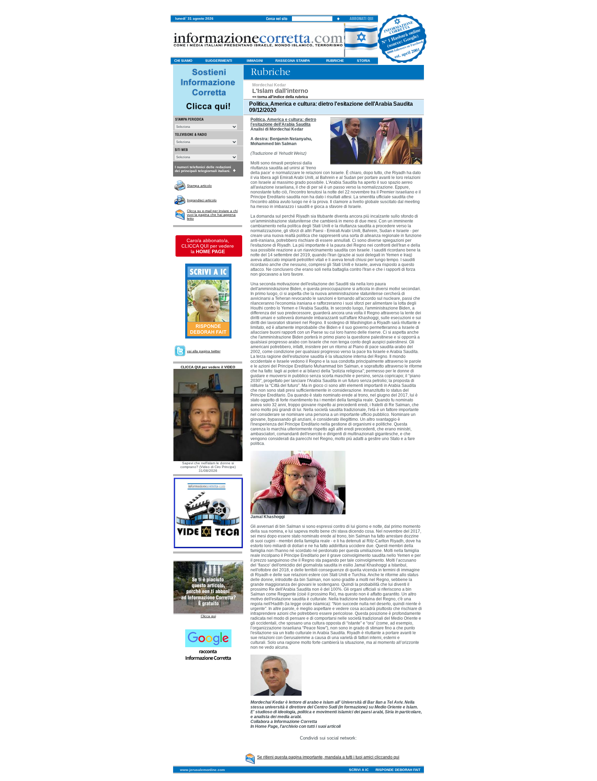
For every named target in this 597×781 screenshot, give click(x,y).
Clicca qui (208, 616)
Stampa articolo (199, 186)
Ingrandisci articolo (202, 200)
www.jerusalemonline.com (202, 770)
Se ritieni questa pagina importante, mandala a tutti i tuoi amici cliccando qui (328, 757)
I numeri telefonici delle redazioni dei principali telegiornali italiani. (203, 169)
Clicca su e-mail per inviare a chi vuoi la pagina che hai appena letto (212, 214)
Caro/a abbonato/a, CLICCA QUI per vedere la (207, 246)
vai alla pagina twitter (203, 351)
